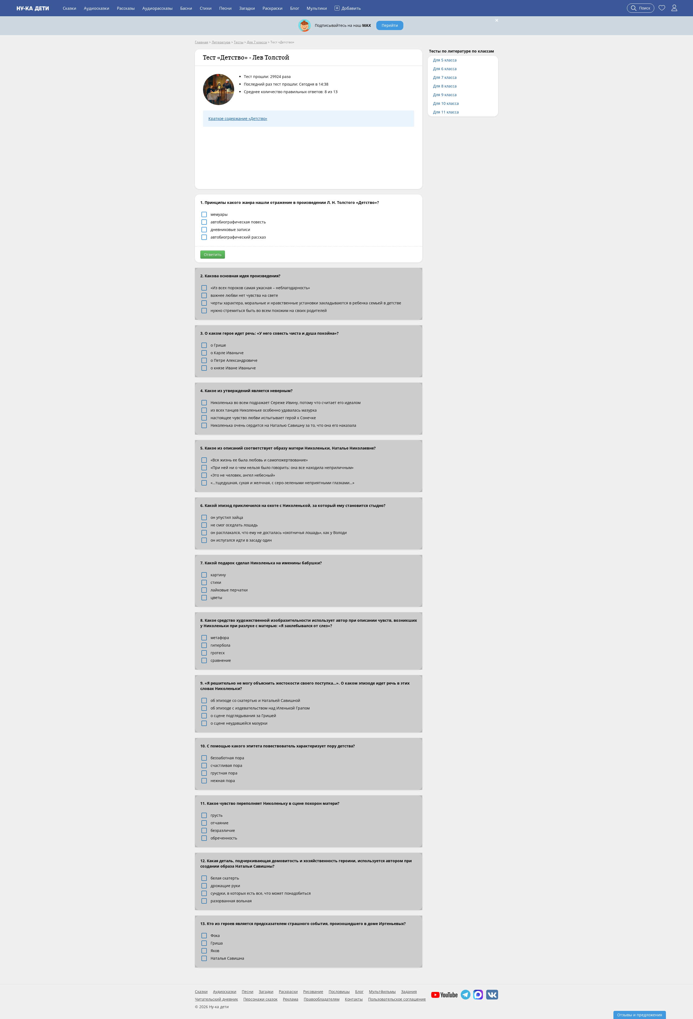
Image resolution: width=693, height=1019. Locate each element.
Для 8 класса (445, 86)
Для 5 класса (445, 60)
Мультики (317, 8)
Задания (409, 992)
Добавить (348, 8)
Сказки (69, 8)
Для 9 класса (445, 94)
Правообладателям (321, 999)
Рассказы (126, 8)
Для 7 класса (445, 77)
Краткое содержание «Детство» (237, 118)
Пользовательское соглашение (397, 999)
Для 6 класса (445, 68)
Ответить (212, 254)
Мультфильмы (382, 992)
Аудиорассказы (157, 8)
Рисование (313, 992)
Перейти (390, 25)
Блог (294, 8)
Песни (225, 8)
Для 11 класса (446, 112)
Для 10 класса (446, 103)
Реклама (290, 999)
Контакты (354, 999)
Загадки (247, 8)
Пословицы (339, 992)
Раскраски (273, 8)
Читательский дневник (216, 999)
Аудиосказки (96, 8)
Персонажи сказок (260, 999)
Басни (186, 8)
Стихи (206, 8)
